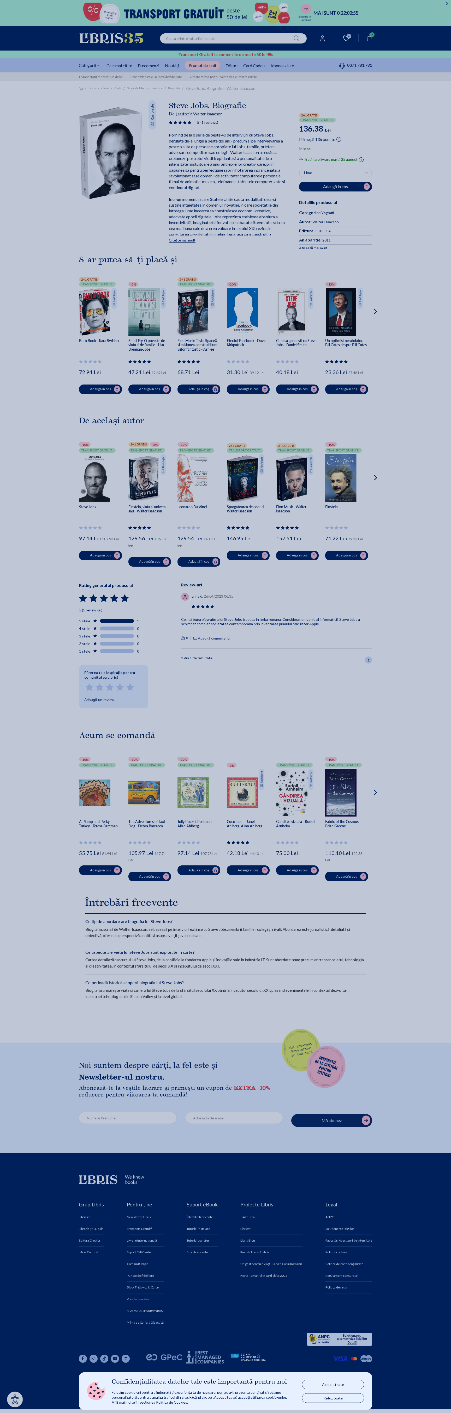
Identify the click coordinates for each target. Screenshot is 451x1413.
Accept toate (333, 1384)
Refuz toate (333, 1398)
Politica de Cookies (171, 1402)
